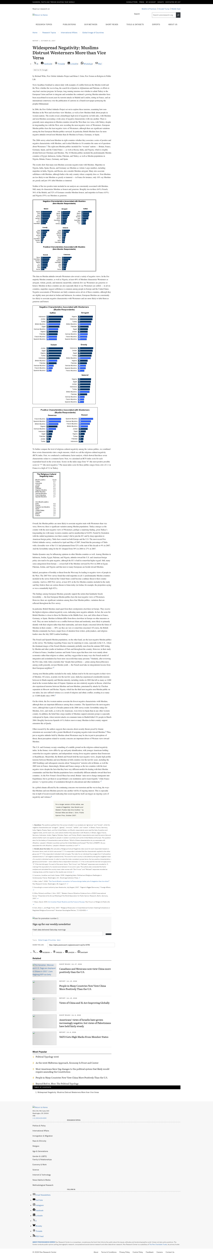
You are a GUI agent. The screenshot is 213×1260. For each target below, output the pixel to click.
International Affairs (41, 1130)
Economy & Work (40, 1164)
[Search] (178, 15)
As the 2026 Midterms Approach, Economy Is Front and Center (67, 1062)
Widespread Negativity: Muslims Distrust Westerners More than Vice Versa (68, 1092)
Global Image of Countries (47, 940)
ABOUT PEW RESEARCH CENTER (44, 1242)
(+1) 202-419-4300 (39, 1118)
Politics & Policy (39, 1125)
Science (36, 1169)
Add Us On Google (41, 70)
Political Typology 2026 (47, 1056)
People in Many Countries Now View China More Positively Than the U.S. (82, 987)
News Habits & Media (41, 1180)
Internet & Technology (42, 1174)
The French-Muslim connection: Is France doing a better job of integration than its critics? (79, 881)
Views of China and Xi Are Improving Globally (84, 1002)
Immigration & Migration (43, 1136)
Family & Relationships (42, 1159)
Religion (36, 1146)
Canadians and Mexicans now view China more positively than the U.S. (85, 970)
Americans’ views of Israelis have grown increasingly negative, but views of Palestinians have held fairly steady (85, 1023)
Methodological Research (43, 1185)
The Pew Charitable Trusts (158, 1244)
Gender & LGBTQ (40, 1156)
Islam (59, 940)
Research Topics (44, 24)
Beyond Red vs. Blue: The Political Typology (57, 1083)
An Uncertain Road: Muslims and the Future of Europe (66, 902)
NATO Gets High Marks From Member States (83, 1037)
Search (137, 14)
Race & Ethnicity (39, 1141)
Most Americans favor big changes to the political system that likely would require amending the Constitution (72, 1070)
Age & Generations (40, 1151)
